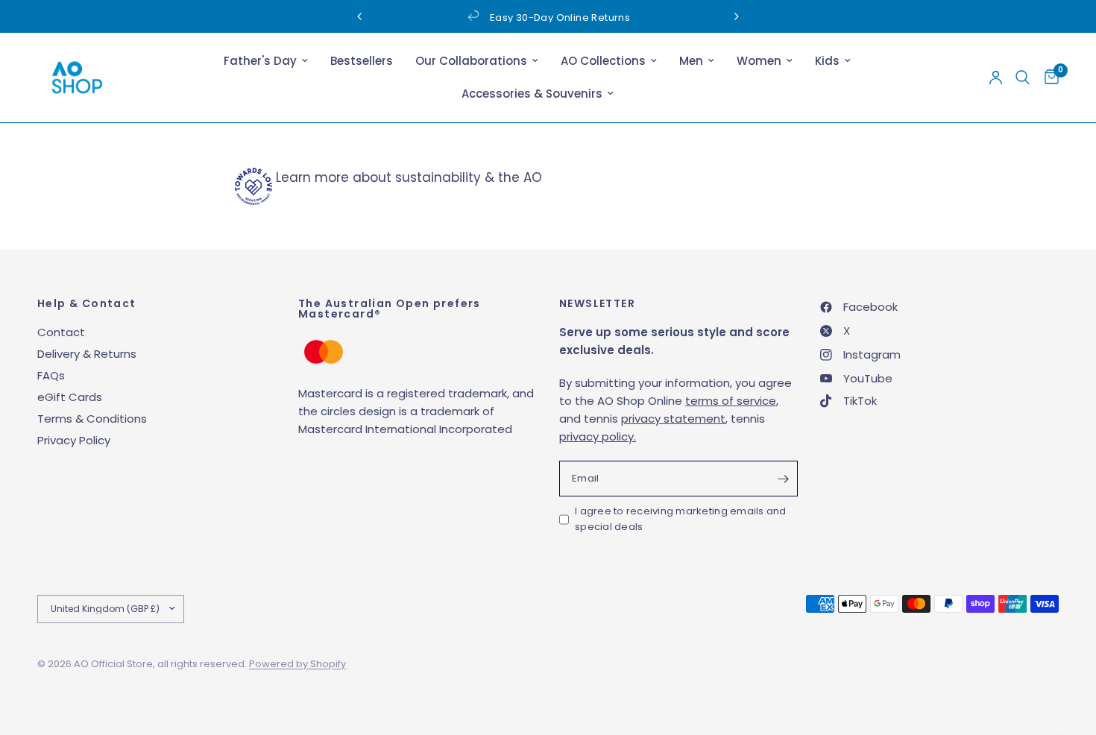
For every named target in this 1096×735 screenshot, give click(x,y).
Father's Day (260, 61)
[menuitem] (265, 61)
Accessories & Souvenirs (532, 93)
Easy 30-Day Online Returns (560, 17)
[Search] (1022, 77)
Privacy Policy (73, 440)
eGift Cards (69, 397)
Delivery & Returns (86, 354)
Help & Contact (86, 303)
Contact (61, 332)
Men (691, 61)
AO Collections (603, 61)
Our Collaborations (471, 61)
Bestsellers (361, 61)
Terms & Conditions (92, 418)
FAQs (51, 375)
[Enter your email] (783, 478)
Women (759, 61)
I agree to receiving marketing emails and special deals (681, 519)
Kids (827, 61)
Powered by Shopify (297, 664)
